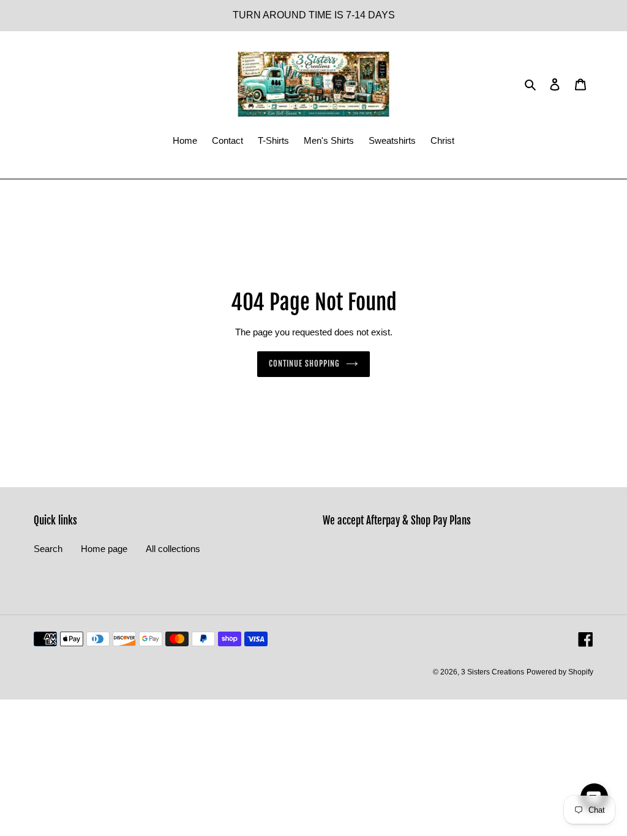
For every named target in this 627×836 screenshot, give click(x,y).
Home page (104, 548)
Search (48, 548)
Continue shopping (304, 363)
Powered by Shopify (560, 672)
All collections (173, 548)
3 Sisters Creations (492, 672)
